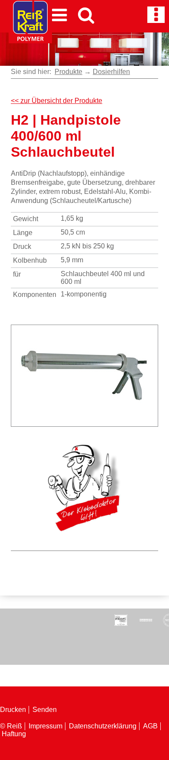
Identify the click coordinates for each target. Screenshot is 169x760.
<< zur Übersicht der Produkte (56, 100)
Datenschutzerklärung (102, 726)
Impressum (45, 726)
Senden (44, 709)
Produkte (68, 71)
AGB (150, 726)
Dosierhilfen (111, 71)
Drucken (13, 709)
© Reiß (11, 726)
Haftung (14, 733)
